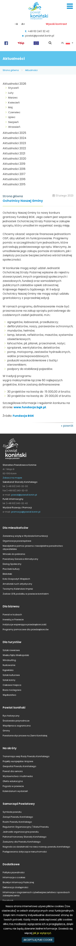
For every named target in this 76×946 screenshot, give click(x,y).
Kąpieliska (8, 670)
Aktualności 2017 (14, 174)
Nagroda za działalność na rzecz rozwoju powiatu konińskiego (36, 846)
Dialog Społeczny (12, 563)
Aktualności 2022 (14, 148)
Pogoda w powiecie (13, 786)
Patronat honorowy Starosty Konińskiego (24, 836)
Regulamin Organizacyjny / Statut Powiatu (26, 826)
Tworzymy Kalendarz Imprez (18, 588)
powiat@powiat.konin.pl (39, 35)
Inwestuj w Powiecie (13, 619)
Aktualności (31, 70)
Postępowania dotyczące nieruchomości (25, 851)
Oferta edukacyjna (13, 781)
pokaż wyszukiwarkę (50, 43)
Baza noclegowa (12, 689)
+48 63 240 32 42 (38, 31)
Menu (69, 6)
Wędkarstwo (9, 694)
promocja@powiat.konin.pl (25, 511)
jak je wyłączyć (42, 933)
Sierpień (13, 122)
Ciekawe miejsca (12, 685)
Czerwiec (14, 112)
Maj (10, 107)
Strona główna (11, 70)
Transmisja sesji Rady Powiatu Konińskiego (26, 756)
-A (16, 24)
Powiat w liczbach (12, 614)
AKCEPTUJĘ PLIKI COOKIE (38, 940)
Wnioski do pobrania (14, 554)
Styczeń (13, 88)
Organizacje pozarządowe (17, 540)
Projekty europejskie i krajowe (18, 761)
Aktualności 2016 (14, 179)
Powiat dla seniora (13, 771)
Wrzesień (14, 127)
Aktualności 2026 (14, 84)
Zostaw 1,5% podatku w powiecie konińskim (26, 593)
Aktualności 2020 (14, 159)
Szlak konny (9, 680)
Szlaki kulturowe (11, 675)
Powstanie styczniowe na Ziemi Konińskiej (25, 735)
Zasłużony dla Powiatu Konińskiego (21, 841)
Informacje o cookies (14, 877)
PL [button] (63, 43)
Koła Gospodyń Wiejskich (16, 578)
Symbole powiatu (12, 811)
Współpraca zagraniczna (17, 725)
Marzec (13, 97)
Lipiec (11, 117)
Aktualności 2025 (14, 133)
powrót (68, 426)
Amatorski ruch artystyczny (17, 583)
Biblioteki (7, 573)
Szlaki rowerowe (11, 650)
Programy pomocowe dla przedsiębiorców (26, 629)
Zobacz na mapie (12, 477)
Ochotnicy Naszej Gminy (23, 201)
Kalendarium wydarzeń (15, 791)
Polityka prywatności (14, 872)
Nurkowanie (9, 665)
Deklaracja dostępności (15, 887)
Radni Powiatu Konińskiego (17, 821)
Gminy (6, 730)
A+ (23, 24)
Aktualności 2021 (14, 153)
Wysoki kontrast (56, 24)
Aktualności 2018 (14, 169)
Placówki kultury (11, 568)
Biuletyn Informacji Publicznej (18, 882)
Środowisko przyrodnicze (16, 720)
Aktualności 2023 (14, 143)
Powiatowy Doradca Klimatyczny (20, 559)
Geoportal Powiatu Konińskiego (19, 766)
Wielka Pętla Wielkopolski (16, 655)
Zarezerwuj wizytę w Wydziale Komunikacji (25, 535)
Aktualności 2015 (14, 184)
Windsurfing (9, 660)
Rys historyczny (11, 715)
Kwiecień (14, 102)
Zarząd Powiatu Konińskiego (18, 816)
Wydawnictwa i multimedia (18, 776)
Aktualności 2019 (14, 164)
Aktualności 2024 (14, 138)
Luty (10, 93)
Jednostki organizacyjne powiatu (21, 831)
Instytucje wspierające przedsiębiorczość (24, 624)
